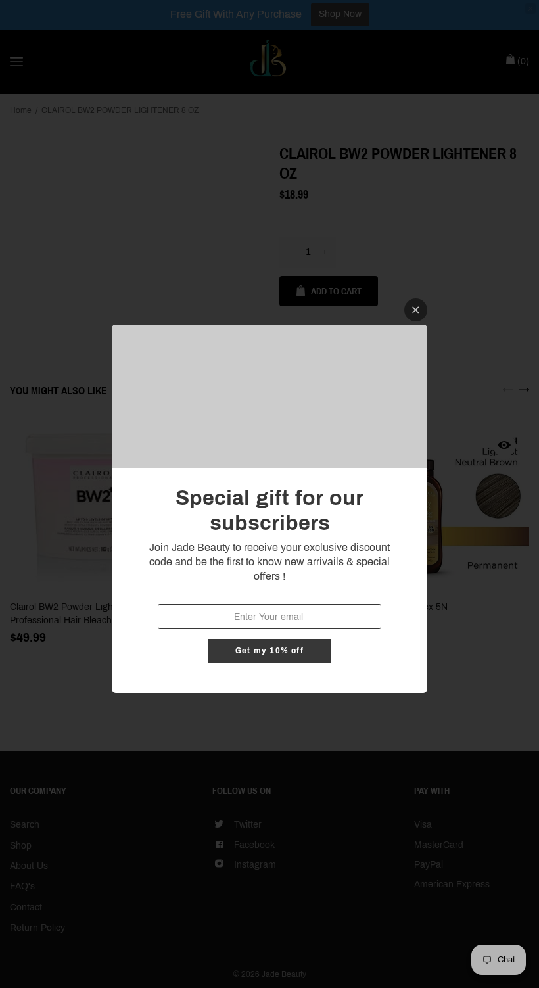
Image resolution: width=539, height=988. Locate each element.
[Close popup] (415, 309)
